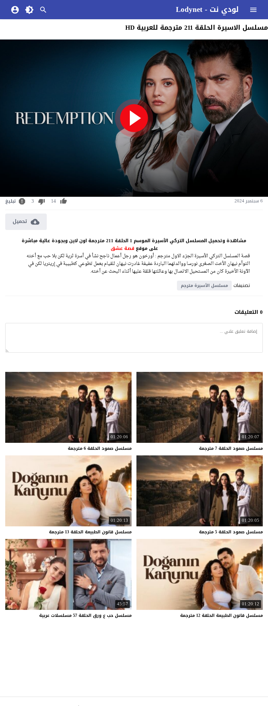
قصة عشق (122, 248)
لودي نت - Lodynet (207, 9)
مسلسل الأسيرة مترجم (204, 285)
